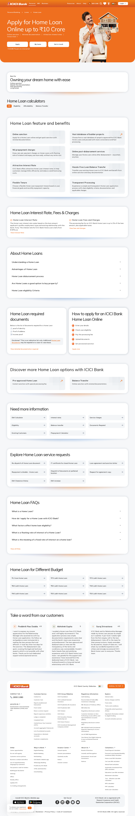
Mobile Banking (38, 753)
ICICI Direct (61, 714)
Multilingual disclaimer (17, 770)
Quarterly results (63, 756)
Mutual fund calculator (112, 764)
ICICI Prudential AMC (64, 708)
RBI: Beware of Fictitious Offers (91, 704)
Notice (60, 759)
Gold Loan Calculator (111, 789)
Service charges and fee (112, 700)
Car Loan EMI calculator (112, 761)
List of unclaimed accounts (42, 731)
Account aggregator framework (43, 728)
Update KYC (13, 782)
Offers (12, 776)
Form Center (37, 708)
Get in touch (58, 44)
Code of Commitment (64, 812)
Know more (11, 37)
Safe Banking (85, 697)
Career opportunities (16, 750)
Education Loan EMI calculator (114, 772)
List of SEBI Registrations (89, 734)
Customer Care (38, 700)
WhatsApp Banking (40, 762)
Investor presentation (64, 753)
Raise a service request (41, 711)
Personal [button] (32, 3)
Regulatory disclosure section (90, 711)
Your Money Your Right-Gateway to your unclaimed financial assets (91, 739)
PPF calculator (109, 786)
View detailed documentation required (24, 349)
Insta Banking (38, 771)
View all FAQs (15, 549)
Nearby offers (14, 779)
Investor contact (63, 762)
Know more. (23, 808)
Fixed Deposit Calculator (112, 750)
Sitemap (12, 773)
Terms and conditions (112, 706)
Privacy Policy (50, 812)
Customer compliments (41, 739)
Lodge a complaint (40, 717)
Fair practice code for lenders (19, 767)
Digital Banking (38, 750)
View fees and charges (77, 228)
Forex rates (108, 703)
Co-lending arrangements (18, 786)
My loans (38, 44)
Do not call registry (16, 753)
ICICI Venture (61, 711)
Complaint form (38, 720)
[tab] (9, 106)
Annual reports (62, 750)
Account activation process (113, 719)
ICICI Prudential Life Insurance (67, 704)
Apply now (76, 349)
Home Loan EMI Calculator (113, 758)
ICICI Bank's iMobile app (41, 759)
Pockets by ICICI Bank (40, 765)
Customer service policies (18, 756)
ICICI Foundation (63, 697)
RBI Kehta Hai (85, 708)
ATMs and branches (40, 768)
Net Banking (37, 756)
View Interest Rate (17, 233)
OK (30, 808)
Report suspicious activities (42, 714)
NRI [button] (38, 3)
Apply (17, 44)
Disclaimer (39, 812)
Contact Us (37, 697)
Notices (83, 761)
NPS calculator (109, 783)
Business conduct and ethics (19, 759)
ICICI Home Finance (63, 722)
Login (122, 3)
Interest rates (109, 697)
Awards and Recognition (89, 753)
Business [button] (45, 3)
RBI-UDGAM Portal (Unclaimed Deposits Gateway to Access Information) (90, 729)
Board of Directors (87, 750)
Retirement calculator (111, 775)
